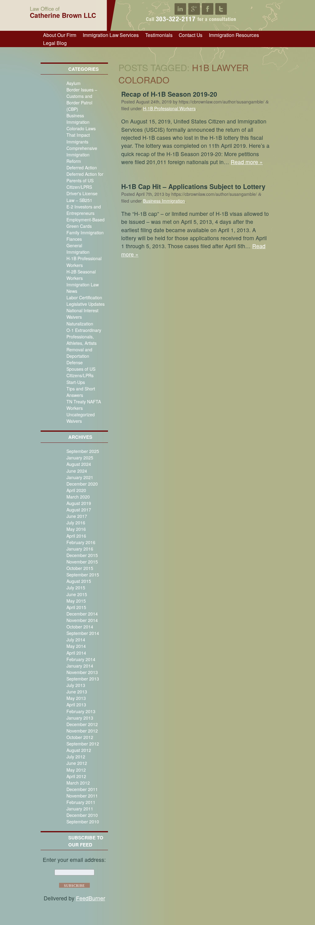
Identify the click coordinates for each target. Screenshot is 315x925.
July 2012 (75, 756)
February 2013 (80, 711)
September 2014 (82, 633)
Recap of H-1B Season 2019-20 (169, 94)
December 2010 (82, 815)
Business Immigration (78, 118)
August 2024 (78, 464)
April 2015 (76, 607)
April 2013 (76, 704)
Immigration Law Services (111, 34)
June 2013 (76, 692)
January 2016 (79, 549)
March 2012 (78, 783)
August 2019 (78, 503)
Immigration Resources (234, 34)
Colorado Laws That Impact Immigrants (81, 134)
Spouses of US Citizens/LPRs (80, 372)
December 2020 (82, 484)
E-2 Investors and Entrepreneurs (83, 210)
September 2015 (82, 575)
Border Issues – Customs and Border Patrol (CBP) (81, 99)
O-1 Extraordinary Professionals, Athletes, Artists (83, 336)
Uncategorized (80, 414)
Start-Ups (75, 382)
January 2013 (79, 718)
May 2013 (76, 698)
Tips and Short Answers (80, 392)
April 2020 (76, 490)
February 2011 (80, 802)
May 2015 (76, 601)
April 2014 (76, 653)
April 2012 (76, 776)
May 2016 (76, 529)
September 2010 (82, 821)
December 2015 (82, 555)
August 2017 (78, 510)
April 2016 (76, 536)
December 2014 (82, 614)
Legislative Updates (85, 304)
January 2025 (79, 457)
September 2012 (82, 744)
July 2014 (75, 639)
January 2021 (79, 477)
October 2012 (79, 737)
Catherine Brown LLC (63, 11)
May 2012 (76, 770)
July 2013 (75, 685)
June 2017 (76, 516)
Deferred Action (81, 167)
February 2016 (80, 542)
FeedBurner (90, 898)
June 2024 (76, 471)
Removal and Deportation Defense (79, 356)
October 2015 (79, 568)
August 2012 (78, 750)
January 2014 (79, 666)
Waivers (74, 421)
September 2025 (82, 451)
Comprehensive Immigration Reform (81, 154)
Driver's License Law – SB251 (82, 196)
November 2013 (82, 672)
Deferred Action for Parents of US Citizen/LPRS (84, 180)
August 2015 (78, 581)
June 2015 (76, 594)
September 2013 (82, 679)
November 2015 (82, 562)
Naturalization (79, 324)
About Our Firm (59, 34)
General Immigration (78, 248)
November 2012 (82, 731)
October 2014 (79, 627)
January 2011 (79, 809)
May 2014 (76, 646)
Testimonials (159, 34)
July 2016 (75, 522)
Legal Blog (55, 42)
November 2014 (82, 620)
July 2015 (75, 587)
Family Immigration (85, 232)
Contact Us (190, 34)
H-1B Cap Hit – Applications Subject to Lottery (193, 186)
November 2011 (82, 796)
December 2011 (82, 789)
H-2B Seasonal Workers (81, 275)
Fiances (74, 239)
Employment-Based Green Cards (85, 222)
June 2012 (76, 763)
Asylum (73, 83)
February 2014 (80, 659)
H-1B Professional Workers (169, 108)
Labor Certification (84, 297)
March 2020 (78, 497)
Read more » (247, 162)
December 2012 (82, 724)
